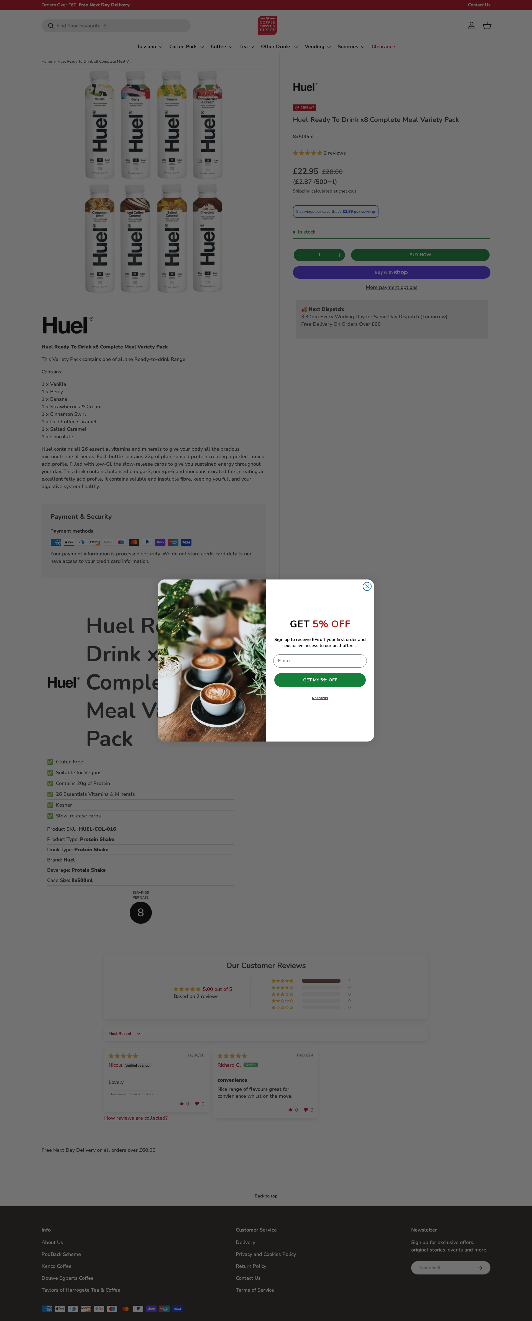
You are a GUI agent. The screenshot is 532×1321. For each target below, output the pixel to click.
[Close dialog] (367, 586)
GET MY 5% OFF (320, 680)
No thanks (320, 698)
